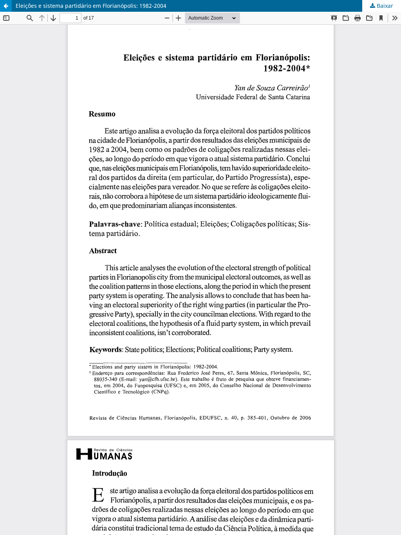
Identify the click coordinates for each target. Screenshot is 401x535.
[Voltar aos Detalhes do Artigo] (6, 6)
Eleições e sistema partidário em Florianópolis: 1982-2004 (91, 5)
